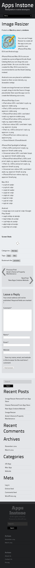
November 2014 (11, 446)
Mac (15, 255)
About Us (8, 556)
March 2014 (9, 450)
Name (6, 335)
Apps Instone (17, 5)
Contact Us (8, 559)
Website (6, 350)
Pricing (7, 562)
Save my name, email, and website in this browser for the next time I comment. (17, 360)
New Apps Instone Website (18, 280)
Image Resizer (10, 412)
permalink (16, 260)
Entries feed (9, 489)
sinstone (25, 30)
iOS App (8, 464)
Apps (8, 255)
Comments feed (11, 492)
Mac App (14, 250)
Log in (7, 485)
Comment (7, 308)
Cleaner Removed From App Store (17, 405)
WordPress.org (10, 496)
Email (6, 342)
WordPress (22, 519)
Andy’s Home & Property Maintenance (15, 273)
